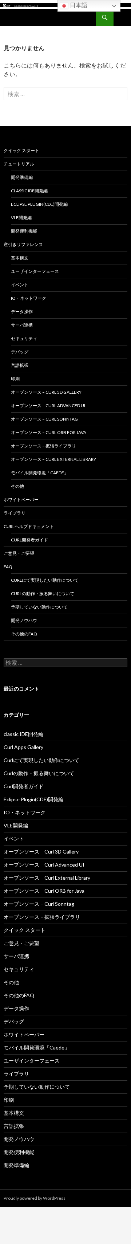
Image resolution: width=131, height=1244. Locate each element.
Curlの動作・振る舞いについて (42, 593)
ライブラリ (14, 513)
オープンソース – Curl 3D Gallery (46, 392)
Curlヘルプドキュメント (29, 526)
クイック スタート (21, 150)
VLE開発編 (21, 217)
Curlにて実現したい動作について (45, 580)
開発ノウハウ (24, 620)
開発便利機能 (24, 231)
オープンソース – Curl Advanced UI (48, 405)
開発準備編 (22, 177)
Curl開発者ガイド (29, 540)
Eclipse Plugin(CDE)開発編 (39, 204)
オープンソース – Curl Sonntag (44, 419)
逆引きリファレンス (23, 244)
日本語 (77, 5)
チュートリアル (19, 164)
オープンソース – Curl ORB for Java (48, 432)
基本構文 (19, 258)
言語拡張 (19, 365)
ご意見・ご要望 (19, 553)
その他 (17, 486)
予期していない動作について (39, 607)
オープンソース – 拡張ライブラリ (43, 446)
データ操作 (22, 311)
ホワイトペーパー (21, 499)
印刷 (15, 378)
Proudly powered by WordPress (35, 1198)
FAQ (8, 566)
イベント (19, 284)
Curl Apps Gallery (23, 747)
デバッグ (19, 352)
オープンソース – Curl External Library (53, 459)
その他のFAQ (24, 634)
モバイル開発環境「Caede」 (39, 472)
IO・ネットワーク (28, 298)
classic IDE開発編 (29, 190)
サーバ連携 (22, 325)
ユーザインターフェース (35, 271)
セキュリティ (24, 338)
